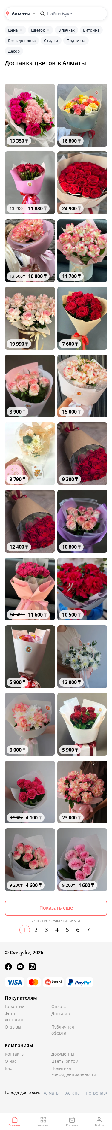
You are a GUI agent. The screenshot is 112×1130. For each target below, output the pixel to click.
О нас (10, 1061)
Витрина (91, 30)
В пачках (66, 30)
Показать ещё (56, 907)
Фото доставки (14, 1016)
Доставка (60, 1013)
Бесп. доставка (22, 40)
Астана (72, 1093)
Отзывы (13, 1027)
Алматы (51, 1093)
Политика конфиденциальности (65, 1071)
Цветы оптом (64, 1061)
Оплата (59, 1006)
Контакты (14, 1054)
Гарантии (14, 1006)
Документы (62, 1054)
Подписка (76, 40)
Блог (9, 1068)
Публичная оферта (62, 1030)
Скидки (51, 40)
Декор (14, 51)
